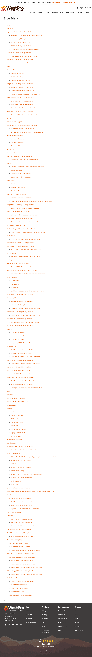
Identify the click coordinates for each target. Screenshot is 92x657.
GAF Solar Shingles (17, 415)
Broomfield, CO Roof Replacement (22, 101)
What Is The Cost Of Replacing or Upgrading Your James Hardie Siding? (33, 457)
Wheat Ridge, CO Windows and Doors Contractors (26, 574)
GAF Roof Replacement (18, 429)
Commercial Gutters (17, 139)
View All (60, 630)
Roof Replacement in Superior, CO (22, 502)
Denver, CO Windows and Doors (21, 177)
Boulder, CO (11, 70)
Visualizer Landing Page (14, 540)
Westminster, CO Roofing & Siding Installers (21, 557)
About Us (10, 28)
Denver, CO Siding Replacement (21, 173)
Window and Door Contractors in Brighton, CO (25, 94)
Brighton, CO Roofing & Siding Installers (20, 84)
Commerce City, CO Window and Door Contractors (27, 132)
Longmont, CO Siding (17, 339)
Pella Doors (11, 180)
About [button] (87, 12)
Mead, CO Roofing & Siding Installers (19, 370)
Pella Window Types (17, 591)
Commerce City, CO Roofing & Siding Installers (22, 125)
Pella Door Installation (18, 184)
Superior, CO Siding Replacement (21, 505)
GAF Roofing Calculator (14, 439)
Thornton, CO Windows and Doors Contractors (26, 526)
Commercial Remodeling (15, 135)
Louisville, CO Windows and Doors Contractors (25, 357)
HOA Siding (14, 287)
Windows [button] (54, 12)
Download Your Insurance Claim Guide (64, 2)
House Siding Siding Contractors (17, 401)
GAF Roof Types (16, 436)
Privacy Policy (11, 405)
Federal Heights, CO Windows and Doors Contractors (28, 232)
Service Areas (11, 443)
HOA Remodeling (12, 277)
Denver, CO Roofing (17, 170)
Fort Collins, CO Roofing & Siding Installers (20, 242)
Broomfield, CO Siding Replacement (22, 104)
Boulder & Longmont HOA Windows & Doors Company (28, 291)
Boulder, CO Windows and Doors (21, 80)
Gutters (13, 464)
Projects (10, 394)
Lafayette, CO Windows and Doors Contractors (26, 308)
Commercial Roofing (17, 142)
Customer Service (13, 153)
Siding (44, 611)
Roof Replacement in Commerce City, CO (24, 128)
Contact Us (10, 149)
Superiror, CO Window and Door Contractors (25, 509)
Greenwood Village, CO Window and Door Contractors (28, 274)
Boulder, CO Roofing (17, 73)
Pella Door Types (16, 191)
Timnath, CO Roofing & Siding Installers (19, 529)
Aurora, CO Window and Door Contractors (24, 56)
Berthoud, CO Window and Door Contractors (25, 63)
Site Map (10, 495)
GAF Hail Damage (16, 419)
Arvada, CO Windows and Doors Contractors (25, 49)
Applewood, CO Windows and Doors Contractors (26, 35)
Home (9, 25)
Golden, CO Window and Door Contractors (24, 267)
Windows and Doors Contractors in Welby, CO (25, 550)
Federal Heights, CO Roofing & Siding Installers (22, 229)
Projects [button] (79, 12)
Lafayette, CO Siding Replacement (22, 305)
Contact (28, 611)
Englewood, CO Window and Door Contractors (25, 208)
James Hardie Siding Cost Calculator (18, 488)
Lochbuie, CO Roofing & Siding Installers (20, 325)
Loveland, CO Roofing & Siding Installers (20, 360)
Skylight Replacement (18, 433)
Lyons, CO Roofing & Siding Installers (19, 367)
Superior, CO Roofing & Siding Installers (19, 498)
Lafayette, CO (11, 298)
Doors (44, 622)
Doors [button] (47, 12)
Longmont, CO (11, 329)
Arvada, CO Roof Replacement (20, 42)
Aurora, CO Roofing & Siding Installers (19, 52)
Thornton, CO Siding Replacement (22, 522)
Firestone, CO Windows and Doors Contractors (26, 239)
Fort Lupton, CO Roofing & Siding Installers (20, 246)
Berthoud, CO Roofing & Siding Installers (20, 59)
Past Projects (79, 630)
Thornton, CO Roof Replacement (21, 519)
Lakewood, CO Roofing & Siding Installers (20, 312)
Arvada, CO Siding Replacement (21, 46)
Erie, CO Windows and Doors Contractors (24, 215)
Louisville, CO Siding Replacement (21, 353)
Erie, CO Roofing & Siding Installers (18, 211)
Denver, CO (10, 163)
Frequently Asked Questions (16, 225)
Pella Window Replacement (16, 578)
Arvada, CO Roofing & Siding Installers (19, 39)
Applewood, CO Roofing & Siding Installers (20, 32)
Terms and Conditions (14, 512)
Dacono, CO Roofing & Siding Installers (19, 156)
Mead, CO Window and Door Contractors (24, 374)
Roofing (44, 615)
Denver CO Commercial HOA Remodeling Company (27, 166)
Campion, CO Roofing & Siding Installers (20, 111)
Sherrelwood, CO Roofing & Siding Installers (21, 446)
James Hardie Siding (13, 453)
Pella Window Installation (19, 585)
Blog (8, 66)
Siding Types (15, 484)
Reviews (10, 408)
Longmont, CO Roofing (18, 336)
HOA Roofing (15, 284)
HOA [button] (61, 12)
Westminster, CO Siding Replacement (23, 564)
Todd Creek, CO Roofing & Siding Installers (20, 533)
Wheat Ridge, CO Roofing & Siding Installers (21, 571)
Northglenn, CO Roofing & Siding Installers (20, 377)
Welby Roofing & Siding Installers (17, 543)
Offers (9, 391)
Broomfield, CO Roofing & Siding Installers (20, 97)
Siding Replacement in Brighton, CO (22, 90)
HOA (43, 626)
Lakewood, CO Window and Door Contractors (25, 315)
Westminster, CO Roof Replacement (22, 560)
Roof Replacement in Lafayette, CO (22, 301)
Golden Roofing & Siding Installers (18, 263)
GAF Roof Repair (16, 426)
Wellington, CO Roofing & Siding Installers (20, 553)
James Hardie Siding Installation (21, 467)
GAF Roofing (11, 412)
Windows (45, 618)
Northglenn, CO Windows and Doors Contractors (26, 388)
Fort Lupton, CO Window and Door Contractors (26, 249)
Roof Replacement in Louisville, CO (22, 350)
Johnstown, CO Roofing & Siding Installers (20, 294)
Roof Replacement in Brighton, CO (22, 87)
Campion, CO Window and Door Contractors (25, 115)
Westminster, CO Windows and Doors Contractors (26, 567)
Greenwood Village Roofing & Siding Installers (22, 270)
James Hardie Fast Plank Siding (21, 460)
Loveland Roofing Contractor (16, 398)
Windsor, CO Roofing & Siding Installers (19, 595)
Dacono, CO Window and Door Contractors (24, 160)
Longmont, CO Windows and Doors (22, 343)
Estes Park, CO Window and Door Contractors (25, 222)
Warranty (29, 615)
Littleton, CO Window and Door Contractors (25, 322)
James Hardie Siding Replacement (22, 477)
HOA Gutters (15, 281)
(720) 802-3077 (10, 618)
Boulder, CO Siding (17, 77)
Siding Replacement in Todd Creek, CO (23, 536)
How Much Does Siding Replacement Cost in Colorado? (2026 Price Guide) (30, 491)
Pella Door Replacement (18, 187)
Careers (9, 118)
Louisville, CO (11, 346)
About (76, 611)
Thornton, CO (11, 515)
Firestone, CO (11, 236)
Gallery (9, 260)
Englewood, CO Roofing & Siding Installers (20, 205)
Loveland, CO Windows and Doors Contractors (25, 363)
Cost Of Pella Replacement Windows (22, 581)
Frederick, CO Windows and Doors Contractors (26, 256)
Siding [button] (40, 12)
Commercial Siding (17, 146)
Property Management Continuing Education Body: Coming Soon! (31, 201)
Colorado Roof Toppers (14, 122)
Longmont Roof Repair (18, 332)
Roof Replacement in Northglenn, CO (23, 381)
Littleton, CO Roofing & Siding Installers (19, 318)
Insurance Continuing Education (17, 194)
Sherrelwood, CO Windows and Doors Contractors (27, 450)
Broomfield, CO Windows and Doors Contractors (26, 108)
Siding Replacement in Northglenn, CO (23, 384)
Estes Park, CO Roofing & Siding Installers (20, 218)
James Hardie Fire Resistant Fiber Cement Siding (26, 474)
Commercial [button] (70, 12)
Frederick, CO (11, 253)
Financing (29, 618)
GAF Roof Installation (17, 422)
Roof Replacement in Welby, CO (21, 547)
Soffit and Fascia (16, 481)
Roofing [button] (32, 12)
